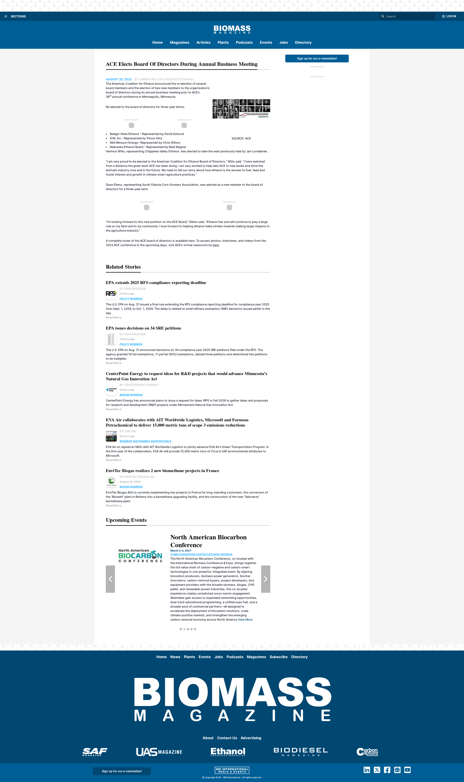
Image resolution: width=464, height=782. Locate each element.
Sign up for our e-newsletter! (317, 58)
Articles (203, 42)
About (208, 738)
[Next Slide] (265, 579)
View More (215, 602)
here (191, 240)
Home (157, 42)
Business (136, 298)
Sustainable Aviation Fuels (152, 441)
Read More (113, 317)
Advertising (251, 738)
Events (266, 42)
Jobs (283, 42)
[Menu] (5, 16)
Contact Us (227, 738)
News (175, 657)
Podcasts (244, 42)
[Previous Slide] (110, 579)
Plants (223, 42)
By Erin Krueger (133, 289)
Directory (303, 42)
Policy (124, 298)
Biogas (124, 394)
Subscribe (279, 657)
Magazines (179, 42)
